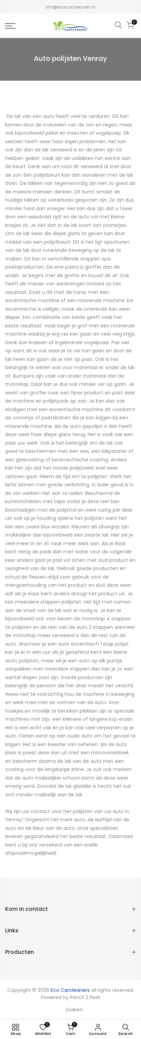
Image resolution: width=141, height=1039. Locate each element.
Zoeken (74, 1009)
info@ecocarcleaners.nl (70, 7)
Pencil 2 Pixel (85, 997)
